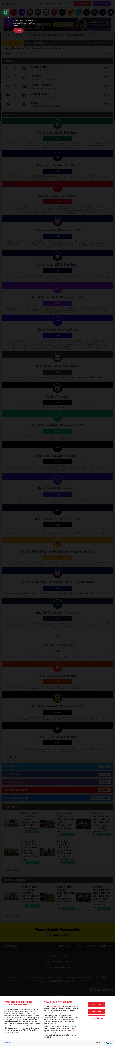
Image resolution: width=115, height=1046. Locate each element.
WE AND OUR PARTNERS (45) (58, 1002)
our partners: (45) (56, 1007)
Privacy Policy (7, 1043)
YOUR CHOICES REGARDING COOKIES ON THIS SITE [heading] (18, 1003)
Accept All (97, 1005)
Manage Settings (97, 1018)
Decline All (96, 1011)
